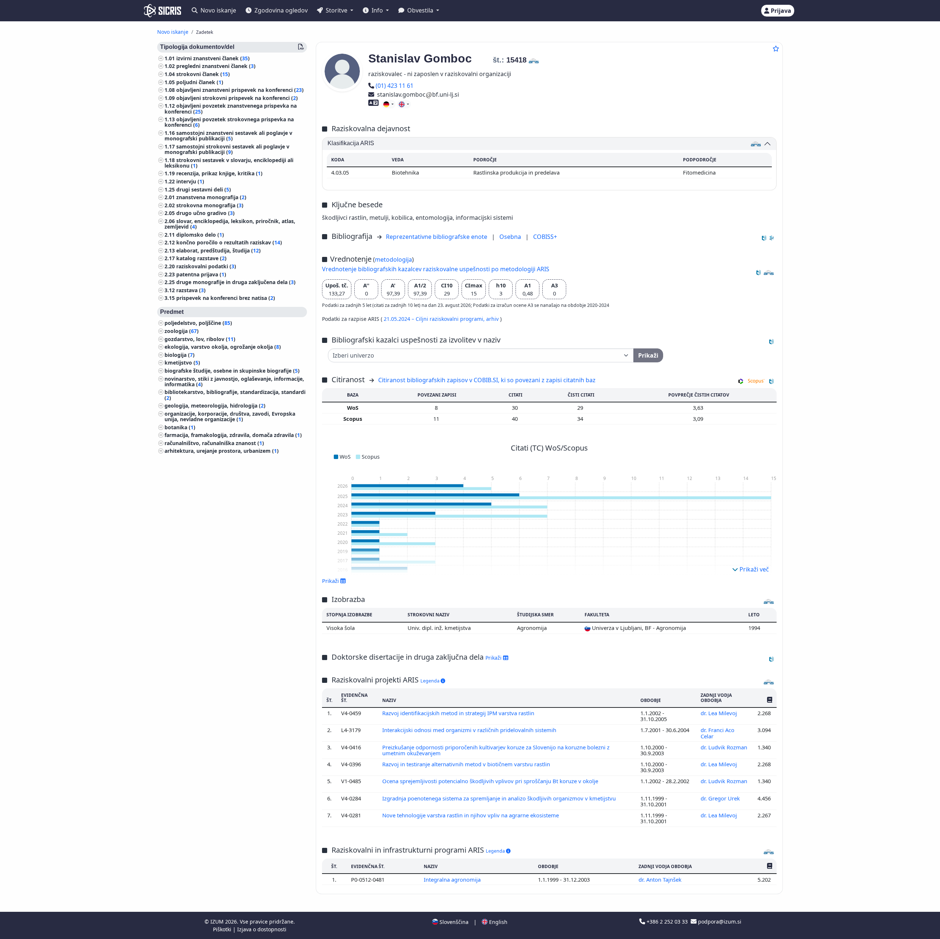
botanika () (179, 427)
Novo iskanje (217, 10)
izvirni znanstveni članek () (213, 58)
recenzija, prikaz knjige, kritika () (219, 173)
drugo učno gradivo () (205, 213)
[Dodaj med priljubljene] (776, 48)
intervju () (190, 181)
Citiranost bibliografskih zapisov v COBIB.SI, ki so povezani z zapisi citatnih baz (487, 380)
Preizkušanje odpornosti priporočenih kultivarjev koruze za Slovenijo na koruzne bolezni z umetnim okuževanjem (496, 750)
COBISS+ (545, 237)
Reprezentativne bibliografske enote (437, 237)
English (497, 921)
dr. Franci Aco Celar (717, 732)
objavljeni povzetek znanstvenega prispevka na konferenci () (230, 109)
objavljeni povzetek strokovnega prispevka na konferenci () (229, 122)
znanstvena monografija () (211, 197)
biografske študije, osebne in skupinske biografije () (232, 370)
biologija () (179, 354)
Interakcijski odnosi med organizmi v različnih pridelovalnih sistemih (470, 730)
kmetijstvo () (182, 362)
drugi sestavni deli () (203, 189)
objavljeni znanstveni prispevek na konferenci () (240, 90)
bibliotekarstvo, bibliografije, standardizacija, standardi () (235, 395)
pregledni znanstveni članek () (216, 66)
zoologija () (181, 330)
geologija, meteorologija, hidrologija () (214, 405)
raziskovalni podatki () (206, 266)
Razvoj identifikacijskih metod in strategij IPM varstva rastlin (459, 713)
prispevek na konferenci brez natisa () (225, 298)
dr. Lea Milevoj (719, 713)
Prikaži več (753, 569)
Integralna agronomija (453, 879)
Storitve (336, 10)
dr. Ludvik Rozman (724, 747)
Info (377, 10)
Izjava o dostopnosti (261, 929)
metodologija (393, 259)
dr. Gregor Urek (721, 798)
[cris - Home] (162, 10)
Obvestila (420, 10)
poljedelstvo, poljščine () (198, 323)
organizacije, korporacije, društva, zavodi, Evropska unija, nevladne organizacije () (229, 416)
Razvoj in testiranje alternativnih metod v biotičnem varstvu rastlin (467, 764)
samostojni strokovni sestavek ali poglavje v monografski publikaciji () (226, 149)
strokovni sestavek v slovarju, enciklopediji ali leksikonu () (228, 163)
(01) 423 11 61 (394, 86)
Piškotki (223, 929)
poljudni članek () (199, 82)
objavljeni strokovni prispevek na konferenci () (237, 97)
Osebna (511, 237)
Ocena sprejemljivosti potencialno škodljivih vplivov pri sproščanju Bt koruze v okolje (491, 781)
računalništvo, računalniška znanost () (214, 443)
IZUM (217, 921)
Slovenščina (453, 921)
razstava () (191, 290)
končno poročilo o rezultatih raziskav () (229, 242)
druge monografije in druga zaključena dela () (236, 282)
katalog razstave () (201, 258)
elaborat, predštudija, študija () (218, 250)
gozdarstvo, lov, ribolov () (199, 339)
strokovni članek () (203, 74)
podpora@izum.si (719, 921)
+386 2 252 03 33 (667, 921)
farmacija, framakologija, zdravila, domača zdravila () (233, 435)
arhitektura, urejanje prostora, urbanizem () (221, 451)
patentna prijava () (201, 274)
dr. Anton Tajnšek (661, 879)
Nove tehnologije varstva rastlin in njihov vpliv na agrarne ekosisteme (471, 815)
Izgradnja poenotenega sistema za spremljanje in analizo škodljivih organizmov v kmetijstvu (499, 798)
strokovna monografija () (209, 205)
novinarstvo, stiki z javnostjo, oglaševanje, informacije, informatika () (234, 381)
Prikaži (494, 657)
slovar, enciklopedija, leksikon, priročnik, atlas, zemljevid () (229, 224)
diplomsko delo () (200, 234)
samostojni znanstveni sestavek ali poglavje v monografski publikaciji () (228, 135)
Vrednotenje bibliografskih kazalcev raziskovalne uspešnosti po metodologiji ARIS (435, 269)
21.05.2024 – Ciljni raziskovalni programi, (435, 318)
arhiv (493, 318)
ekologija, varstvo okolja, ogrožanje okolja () (222, 347)
